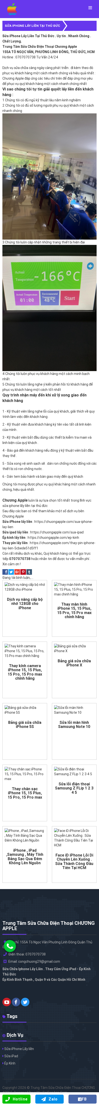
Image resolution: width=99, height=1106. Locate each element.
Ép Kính (9, 1063)
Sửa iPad (11, 1056)
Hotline (20, 1099)
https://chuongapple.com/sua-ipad (57, 532)
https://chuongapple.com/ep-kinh (53, 537)
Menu (90, 7)
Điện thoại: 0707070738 (27, 954)
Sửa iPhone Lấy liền (19, 1049)
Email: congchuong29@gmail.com (34, 961)
